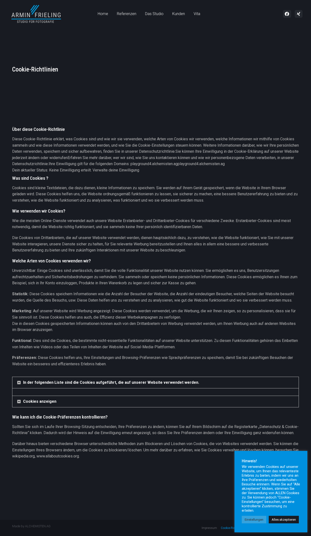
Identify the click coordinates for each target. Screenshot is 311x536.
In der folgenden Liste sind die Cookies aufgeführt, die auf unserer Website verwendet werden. (111, 382)
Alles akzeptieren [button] (284, 519)
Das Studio (154, 13)
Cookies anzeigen (39, 401)
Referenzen (126, 13)
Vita (197, 13)
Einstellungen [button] (254, 519)
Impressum (209, 528)
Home (103, 13)
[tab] (155, 382)
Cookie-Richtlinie (232, 528)
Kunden (178, 13)
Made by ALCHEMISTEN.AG (31, 526)
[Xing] (298, 14)
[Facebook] (287, 14)
